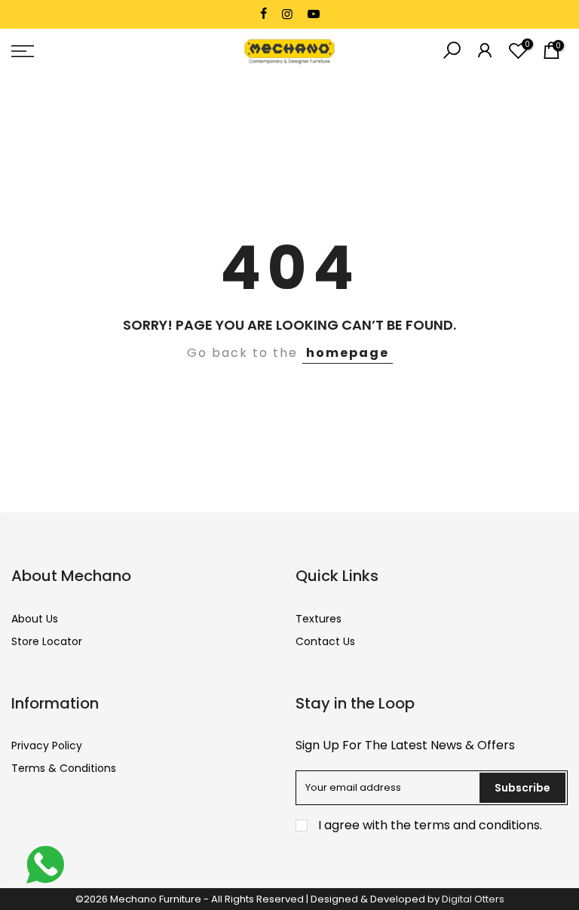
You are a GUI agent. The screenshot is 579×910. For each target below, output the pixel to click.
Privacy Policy (46, 745)
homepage (347, 352)
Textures (319, 618)
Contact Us (325, 641)
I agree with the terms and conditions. (428, 825)
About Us (34, 618)
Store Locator (46, 641)
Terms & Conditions (63, 768)
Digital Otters (473, 899)
